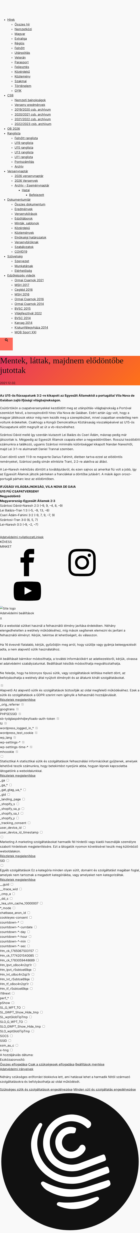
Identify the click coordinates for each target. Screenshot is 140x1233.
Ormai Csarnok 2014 (29, 304)
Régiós (19, 43)
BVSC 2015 (23, 308)
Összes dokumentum (30, 204)
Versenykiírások (26, 214)
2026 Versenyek (26, 180)
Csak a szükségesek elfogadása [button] (51, 1064)
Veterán (20, 57)
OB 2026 (13, 128)
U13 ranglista (24, 152)
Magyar (20, 34)
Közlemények (24, 233)
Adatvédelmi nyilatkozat (17, 537)
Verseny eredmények (30, 105)
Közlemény (22, 76)
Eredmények (24, 209)
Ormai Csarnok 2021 (29, 280)
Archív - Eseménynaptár (32, 185)
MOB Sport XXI (25, 332)
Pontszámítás (24, 162)
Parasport (22, 62)
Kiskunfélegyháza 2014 (31, 327)
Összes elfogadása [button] (13, 1064)
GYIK (18, 90)
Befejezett (36, 195)
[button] (70, 1162)
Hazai (26, 190)
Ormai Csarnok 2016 (29, 299)
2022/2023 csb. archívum (33, 124)
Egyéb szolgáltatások (15, 870)
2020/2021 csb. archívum (33, 114)
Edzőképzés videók (21, 275)
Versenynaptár (17, 171)
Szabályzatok (24, 247)
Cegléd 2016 (24, 289)
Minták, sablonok (27, 223)
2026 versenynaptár (29, 176)
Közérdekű (22, 72)
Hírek (11, 19)
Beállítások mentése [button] (89, 1064)
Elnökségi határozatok (30, 237)
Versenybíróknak (26, 242)
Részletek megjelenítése (18, 700)
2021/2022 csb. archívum (33, 119)
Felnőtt (20, 48)
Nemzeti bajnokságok (30, 100)
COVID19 (21, 251)
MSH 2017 (22, 285)
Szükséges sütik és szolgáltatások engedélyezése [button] (36, 1089)
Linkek (39, 537)
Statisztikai (8, 761)
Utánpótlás (22, 53)
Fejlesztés (22, 67)
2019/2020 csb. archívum (33, 109)
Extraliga (21, 38)
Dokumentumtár (19, 199)
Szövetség (15, 256)
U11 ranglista (24, 157)
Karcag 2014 (23, 323)
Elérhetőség (23, 271)
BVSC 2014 (23, 318)
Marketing (7, 842)
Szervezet (22, 261)
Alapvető (6, 690)
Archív (19, 166)
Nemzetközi (23, 29)
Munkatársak (24, 266)
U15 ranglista (24, 147)
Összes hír (22, 24)
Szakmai (21, 81)
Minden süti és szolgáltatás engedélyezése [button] (104, 1089)
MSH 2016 (22, 294)
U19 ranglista (24, 143)
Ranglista (13, 133)
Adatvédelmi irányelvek (16, 1069)
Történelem (23, 86)
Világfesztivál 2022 (28, 313)
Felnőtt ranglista (26, 138)
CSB (10, 95)
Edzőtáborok (24, 218)
